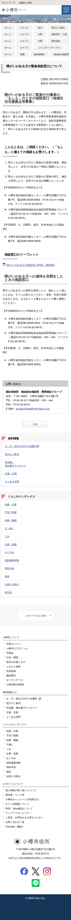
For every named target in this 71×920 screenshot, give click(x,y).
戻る (35, 424)
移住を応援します (15, 662)
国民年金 (9, 568)
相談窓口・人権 (59, 34)
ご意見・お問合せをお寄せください (24, 817)
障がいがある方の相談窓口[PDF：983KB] (31, 265)
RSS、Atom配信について (19, 808)
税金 (7, 576)
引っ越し (9, 528)
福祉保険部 (39, 54)
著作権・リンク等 (14, 794)
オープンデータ (14, 680)
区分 (40, 27)
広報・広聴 (11, 473)
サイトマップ (8, 2)
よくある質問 (12, 481)
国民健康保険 (12, 560)
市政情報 (11, 671)
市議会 (9, 652)
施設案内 (11, 675)
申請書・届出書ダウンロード (15, 463)
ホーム (8, 27)
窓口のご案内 (58, 27)
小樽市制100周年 (15, 684)
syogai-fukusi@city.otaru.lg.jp (33, 408)
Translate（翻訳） (15, 826)
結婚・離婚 (11, 520)
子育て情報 (11, 512)
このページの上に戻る (35, 615)
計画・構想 (12, 657)
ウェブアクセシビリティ (18, 812)
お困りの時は (12, 584)
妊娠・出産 (11, 504)
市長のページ (13, 643)
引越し (9, 744)
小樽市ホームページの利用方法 (22, 799)
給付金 (8, 592)
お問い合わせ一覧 (14, 822)
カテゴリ (24, 27)
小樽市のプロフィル (17, 648)
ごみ (7, 536)
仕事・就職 (11, 544)
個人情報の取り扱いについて (20, 790)
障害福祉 (56, 40)
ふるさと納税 (13, 666)
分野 (40, 34)
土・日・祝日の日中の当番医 (20, 446)
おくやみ (9, 552)
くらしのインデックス (49, 47)
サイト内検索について (17, 804)
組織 (22, 54)
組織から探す (25, 2)
